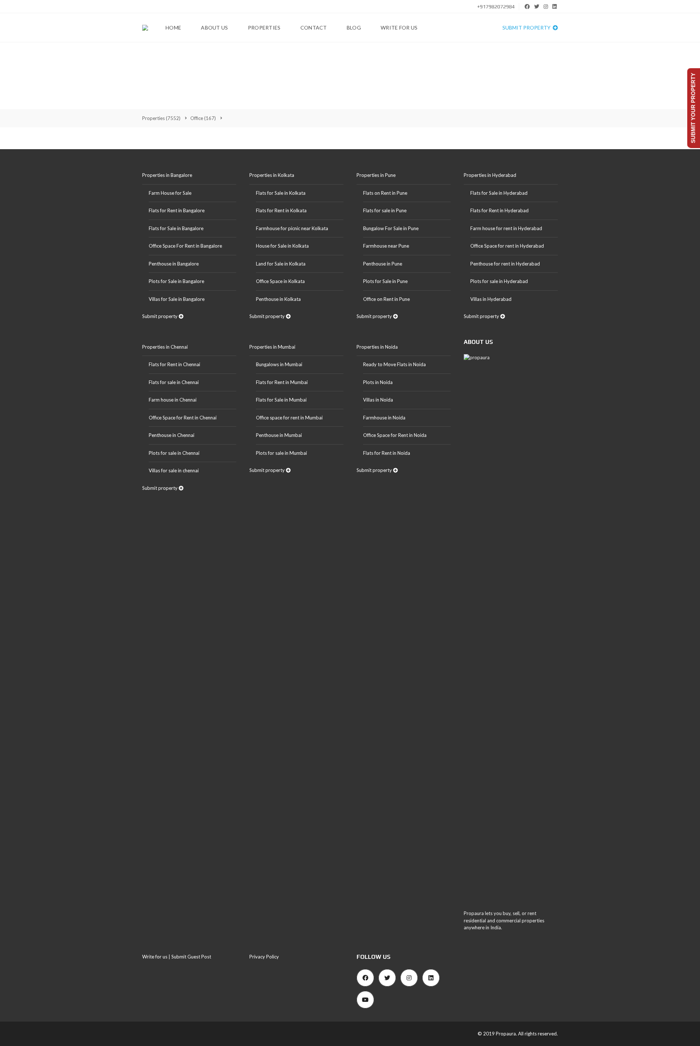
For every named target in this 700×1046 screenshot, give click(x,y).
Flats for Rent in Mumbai (282, 382)
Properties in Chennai (165, 347)
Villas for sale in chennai (174, 470)
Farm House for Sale (170, 193)
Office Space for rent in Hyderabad (507, 246)
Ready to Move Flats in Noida (394, 364)
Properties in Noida (377, 347)
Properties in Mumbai (272, 347)
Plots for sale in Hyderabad (499, 281)
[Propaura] (145, 27)
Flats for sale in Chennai (174, 382)
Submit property (527, 27)
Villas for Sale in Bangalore (177, 299)
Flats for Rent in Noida (386, 453)
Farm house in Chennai (173, 400)
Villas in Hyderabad (491, 299)
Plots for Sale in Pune (385, 281)
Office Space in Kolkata (280, 281)
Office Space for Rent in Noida (395, 435)
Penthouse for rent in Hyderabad (505, 264)
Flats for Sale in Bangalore (176, 228)
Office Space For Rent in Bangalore (185, 246)
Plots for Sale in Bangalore (176, 281)
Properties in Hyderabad (490, 175)
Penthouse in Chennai (171, 435)
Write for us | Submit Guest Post (176, 957)
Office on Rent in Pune (386, 299)
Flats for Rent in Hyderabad (499, 210)
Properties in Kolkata (271, 175)
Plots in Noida (378, 382)
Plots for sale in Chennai (174, 453)
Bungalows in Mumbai (279, 364)
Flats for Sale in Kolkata (281, 193)
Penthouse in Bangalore (174, 264)
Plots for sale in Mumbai (281, 453)
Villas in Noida (378, 400)
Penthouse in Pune (382, 264)
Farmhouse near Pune (386, 246)
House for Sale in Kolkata (282, 246)
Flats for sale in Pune (385, 210)
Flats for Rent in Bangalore (177, 210)
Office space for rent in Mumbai (289, 418)
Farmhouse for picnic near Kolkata (292, 228)
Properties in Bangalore (167, 175)
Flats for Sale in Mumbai (281, 400)
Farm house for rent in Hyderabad (506, 228)
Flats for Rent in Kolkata (281, 210)
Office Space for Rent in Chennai (183, 418)
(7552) (161, 118)
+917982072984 (495, 6)
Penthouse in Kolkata (278, 299)
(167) (203, 118)
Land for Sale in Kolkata (281, 264)
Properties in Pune (376, 175)
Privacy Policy (264, 957)
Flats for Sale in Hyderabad (499, 193)
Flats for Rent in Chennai (174, 364)
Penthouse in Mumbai (279, 435)
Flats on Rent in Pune (385, 193)
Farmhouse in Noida (384, 418)
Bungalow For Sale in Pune (391, 228)
